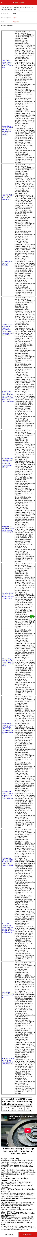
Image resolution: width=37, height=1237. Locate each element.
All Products (9, 1234)
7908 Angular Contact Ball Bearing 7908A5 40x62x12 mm (8, 994)
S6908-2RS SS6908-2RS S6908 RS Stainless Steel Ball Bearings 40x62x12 (8, 1061)
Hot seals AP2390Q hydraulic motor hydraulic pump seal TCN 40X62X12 (8, 595)
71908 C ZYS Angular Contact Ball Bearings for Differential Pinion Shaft (7, 64)
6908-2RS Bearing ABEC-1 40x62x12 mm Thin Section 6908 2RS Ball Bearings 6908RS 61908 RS (7, 463)
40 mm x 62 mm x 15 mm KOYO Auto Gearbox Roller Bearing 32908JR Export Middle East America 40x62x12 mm (8, 729)
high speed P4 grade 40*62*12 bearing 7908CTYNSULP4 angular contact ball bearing (8, 662)
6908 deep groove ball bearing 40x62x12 (7, 263)
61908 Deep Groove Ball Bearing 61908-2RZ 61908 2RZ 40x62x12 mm (8, 196)
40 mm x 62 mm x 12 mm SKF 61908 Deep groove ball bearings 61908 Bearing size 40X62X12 (7, 130)
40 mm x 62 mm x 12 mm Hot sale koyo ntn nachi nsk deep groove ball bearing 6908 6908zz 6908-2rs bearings (8, 928)
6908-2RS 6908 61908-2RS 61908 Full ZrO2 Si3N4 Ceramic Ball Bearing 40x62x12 (7, 861)
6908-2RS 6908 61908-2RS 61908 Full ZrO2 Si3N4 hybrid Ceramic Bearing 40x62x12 (7, 795)
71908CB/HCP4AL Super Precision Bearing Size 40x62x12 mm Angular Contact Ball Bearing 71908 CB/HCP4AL (8, 330)
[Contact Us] (32, 618)
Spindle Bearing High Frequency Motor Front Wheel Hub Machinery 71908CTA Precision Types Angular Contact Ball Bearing (8, 396)
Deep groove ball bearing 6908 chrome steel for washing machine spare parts (8, 529)
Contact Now (27, 1234)
